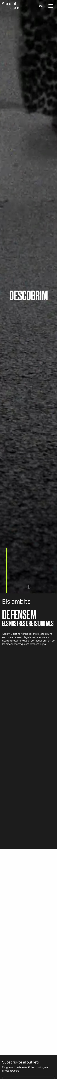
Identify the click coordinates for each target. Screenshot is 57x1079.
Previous (5, 1044)
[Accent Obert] (12, 5)
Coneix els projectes (19, 653)
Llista (5, 960)
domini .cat (36, 1015)
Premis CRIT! (8, 900)
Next (13, 1044)
